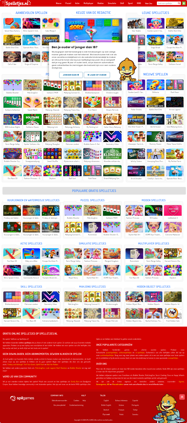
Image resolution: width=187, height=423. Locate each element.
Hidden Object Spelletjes (153, 286)
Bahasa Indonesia (121, 400)
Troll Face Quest (29, 364)
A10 (108, 384)
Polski (121, 414)
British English (106, 405)
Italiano (121, 405)
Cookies (76, 400)
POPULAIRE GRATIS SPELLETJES (94, 191)
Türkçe (135, 410)
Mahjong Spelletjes (92, 286)
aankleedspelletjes (107, 355)
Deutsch (106, 410)
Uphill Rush (40, 364)
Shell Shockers (61, 368)
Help (84, 400)
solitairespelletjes (125, 352)
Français (121, 410)
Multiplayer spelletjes (153, 243)
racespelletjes (173, 358)
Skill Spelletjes (31, 286)
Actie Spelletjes (31, 243)
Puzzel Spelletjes (92, 200)
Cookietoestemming (76, 405)
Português (135, 405)
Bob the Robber (52, 364)
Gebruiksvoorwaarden (59, 400)
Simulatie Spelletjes (92, 243)
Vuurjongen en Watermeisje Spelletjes (33, 200)
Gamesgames (101, 384)
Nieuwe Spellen (155, 74)
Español (135, 400)
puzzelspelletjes (112, 352)
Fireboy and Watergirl (15, 364)
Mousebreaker (117, 384)
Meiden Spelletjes (154, 200)
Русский (106, 414)
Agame (181, 381)
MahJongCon (40, 368)
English (106, 400)
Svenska (135, 414)
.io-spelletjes (140, 352)
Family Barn (75, 381)
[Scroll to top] (182, 397)
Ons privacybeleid (59, 405)
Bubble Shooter (75, 368)
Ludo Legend (50, 368)
